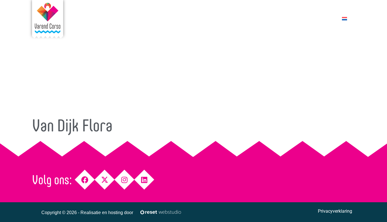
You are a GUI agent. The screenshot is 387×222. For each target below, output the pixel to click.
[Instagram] (124, 180)
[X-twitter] (105, 180)
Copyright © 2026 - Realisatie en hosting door (87, 212)
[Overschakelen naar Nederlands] (344, 18)
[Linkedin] (144, 180)
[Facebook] (85, 180)
